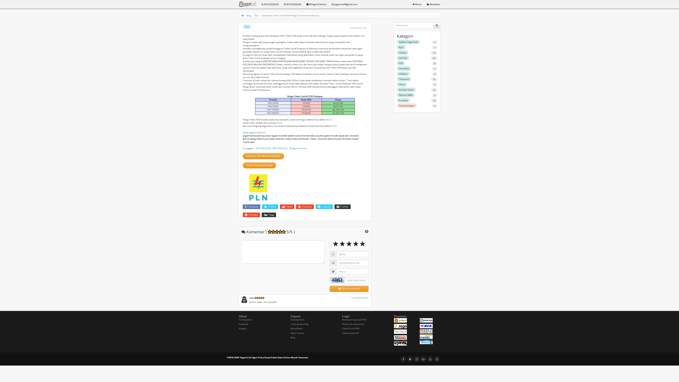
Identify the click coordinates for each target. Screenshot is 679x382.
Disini (334, 126)
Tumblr (345, 206)
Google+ (243, 328)
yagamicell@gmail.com (345, 4)
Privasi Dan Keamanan (353, 324)
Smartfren (404, 68)
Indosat (402, 52)
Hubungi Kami (297, 319)
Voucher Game (406, 89)
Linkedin (327, 206)
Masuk (418, 4)
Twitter (272, 206)
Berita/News (297, 328)
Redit (289, 206)
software (403, 73)
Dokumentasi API (350, 333)
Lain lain (403, 57)
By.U (401, 47)
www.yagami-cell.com (254, 132)
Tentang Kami (245, 319)
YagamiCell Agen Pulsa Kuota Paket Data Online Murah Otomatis (274, 357)
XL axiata (403, 100)
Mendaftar (434, 4)
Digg (271, 214)
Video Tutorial (297, 333)
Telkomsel (404, 79)
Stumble (254, 214)
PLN (256, 15)
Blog (248, 15)
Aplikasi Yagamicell (408, 42)
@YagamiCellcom (317, 4)
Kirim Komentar (350, 288)
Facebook (253, 206)
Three (402, 84)
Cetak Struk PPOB (350, 328)
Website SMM (406, 95)
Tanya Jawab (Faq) (299, 324)
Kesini (329, 119)
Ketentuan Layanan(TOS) (354, 319)
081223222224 (271, 4)
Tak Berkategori (407, 105)
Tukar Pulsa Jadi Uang (259, 165)
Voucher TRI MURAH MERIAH (263, 156)
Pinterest (307, 206)
